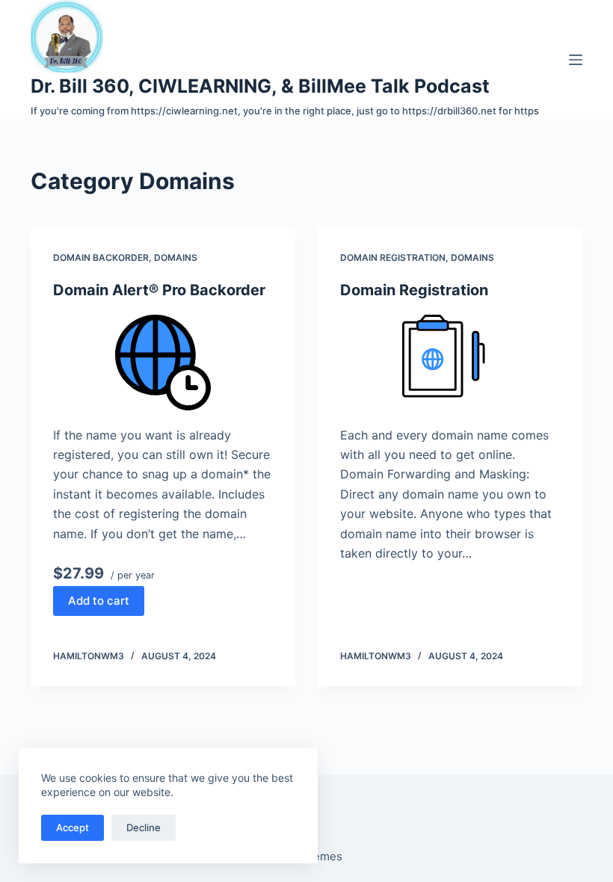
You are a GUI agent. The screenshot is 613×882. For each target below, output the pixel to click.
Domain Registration (393, 257)
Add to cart (98, 600)
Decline (143, 827)
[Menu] (575, 60)
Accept (72, 827)
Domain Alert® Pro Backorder (159, 290)
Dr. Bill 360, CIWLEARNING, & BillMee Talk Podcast (260, 86)
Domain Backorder (101, 257)
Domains (175, 257)
